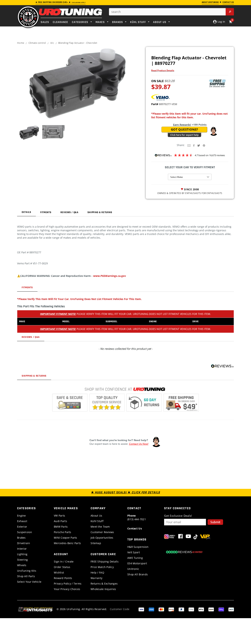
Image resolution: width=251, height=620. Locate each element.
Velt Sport (133, 552)
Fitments (45, 212)
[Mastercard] (161, 609)
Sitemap (96, 543)
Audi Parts (60, 521)
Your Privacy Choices (67, 589)
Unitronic (133, 569)
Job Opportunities (102, 537)
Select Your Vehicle (29, 581)
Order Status (62, 567)
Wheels (21, 565)
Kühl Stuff (97, 521)
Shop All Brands (137, 574)
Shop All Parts (26, 576)
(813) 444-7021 (136, 517)
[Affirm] (231, 609)
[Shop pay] (221, 609)
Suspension (24, 532)
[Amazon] (211, 609)
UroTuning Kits (26, 570)
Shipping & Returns (99, 212)
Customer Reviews (102, 532)
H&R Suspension (137, 547)
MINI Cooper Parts (65, 537)
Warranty (96, 578)
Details (26, 212)
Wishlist (59, 572)
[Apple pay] (201, 609)
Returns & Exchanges (104, 583)
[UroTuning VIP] (205, 537)
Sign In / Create (63, 561)
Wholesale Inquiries (103, 589)
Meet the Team (100, 526)
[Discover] (171, 609)
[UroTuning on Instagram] (169, 537)
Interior (22, 548)
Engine (21, 515)
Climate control (37, 42)
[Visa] (141, 609)
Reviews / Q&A (69, 212)
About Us (96, 515)
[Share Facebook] (193, 145)
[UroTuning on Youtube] (188, 537)
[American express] (151, 609)
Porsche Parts (62, 532)
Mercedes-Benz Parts (67, 543)
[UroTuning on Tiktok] (195, 537)
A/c (52, 42)
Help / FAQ (97, 572)
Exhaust (22, 521)
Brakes (21, 537)
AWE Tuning (135, 558)
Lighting (22, 554)
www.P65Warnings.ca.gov (109, 276)
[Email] (189, 145)
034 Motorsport (137, 563)
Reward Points (63, 578)
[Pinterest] (204, 145)
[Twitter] (198, 145)
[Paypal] (181, 609)
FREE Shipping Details (105, 561)
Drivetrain (23, 543)
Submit (215, 522)
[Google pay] (191, 609)
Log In (221, 21)
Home (20, 42)
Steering (22, 559)
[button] (213, 131)
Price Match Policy (102, 567)
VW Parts (59, 515)
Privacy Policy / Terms (67, 583)
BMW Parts (61, 526)
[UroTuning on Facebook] (180, 537)
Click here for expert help (184, 134)
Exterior (22, 526)
